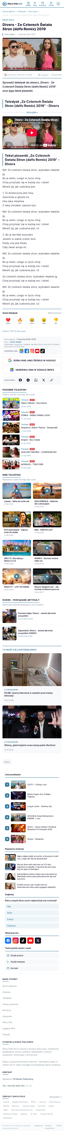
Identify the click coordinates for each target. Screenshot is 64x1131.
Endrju (51, 1106)
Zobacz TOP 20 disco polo (14, 331)
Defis (9, 913)
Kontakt (14, 968)
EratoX (6, 1102)
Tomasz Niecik (46, 1114)
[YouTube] (37, 351)
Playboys (11, 925)
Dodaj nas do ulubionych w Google (19, 75)
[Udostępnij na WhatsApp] (36, 380)
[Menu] (58, 3)
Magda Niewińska (20, 1102)
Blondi (6, 1106)
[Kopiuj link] (51, 380)
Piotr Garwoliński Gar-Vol (22, 1110)
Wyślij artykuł (17, 955)
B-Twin (34, 1114)
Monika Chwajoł (10, 1114)
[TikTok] (42, 351)
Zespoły (6, 1034)
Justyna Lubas (28, 1106)
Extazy (10, 919)
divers (7, 762)
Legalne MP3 (8, 1028)
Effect (33, 1102)
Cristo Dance (54, 1102)
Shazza (42, 1102)
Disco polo (33, 11)
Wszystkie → (56, 1097)
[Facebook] (27, 351)
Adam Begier (10, 34)
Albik (5, 1110)
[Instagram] (32, 351)
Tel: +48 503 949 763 (17, 1086)
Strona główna (8, 11)
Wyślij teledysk (18, 961)
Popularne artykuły (14, 849)
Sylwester (7, 1016)
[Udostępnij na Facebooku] (20, 380)
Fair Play (42, 1106)
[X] (38, 940)
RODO (59, 1126)
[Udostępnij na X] (44, 380)
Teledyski (22, 11)
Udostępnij (44, 75)
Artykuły (6, 992)
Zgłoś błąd (58, 75)
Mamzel (15, 1106)
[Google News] (21, 351)
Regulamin (39, 1126)
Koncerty (6, 1010)
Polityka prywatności (50, 1127)
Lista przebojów (13, 774)
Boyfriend (7, 1118)
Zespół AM (40, 1110)
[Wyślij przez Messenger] (28, 380)
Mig (9, 906)
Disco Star (7, 1022)
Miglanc (24, 1114)
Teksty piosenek (10, 1004)
